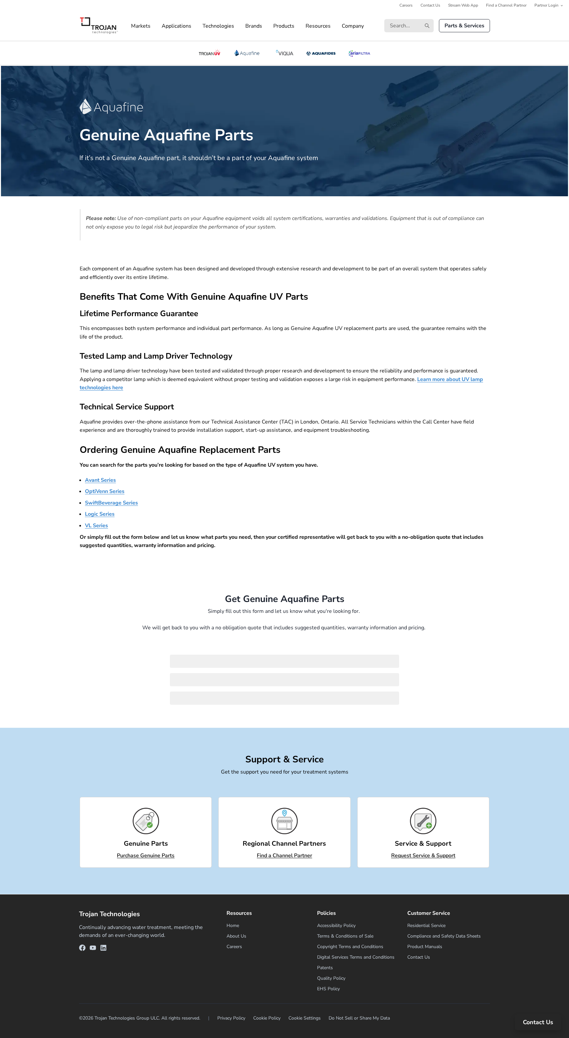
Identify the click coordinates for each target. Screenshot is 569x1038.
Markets (140, 26)
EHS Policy (328, 989)
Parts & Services (464, 25)
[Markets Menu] (156, 26)
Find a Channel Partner (506, 5)
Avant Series (100, 480)
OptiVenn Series (104, 491)
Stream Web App (463, 5)
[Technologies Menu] (239, 26)
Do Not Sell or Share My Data (359, 1018)
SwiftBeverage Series (111, 502)
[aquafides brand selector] (321, 53)
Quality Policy (331, 978)
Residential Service (426, 925)
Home (233, 925)
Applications (176, 26)
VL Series (96, 525)
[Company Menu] (369, 26)
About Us (236, 936)
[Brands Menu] (267, 26)
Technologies (218, 26)
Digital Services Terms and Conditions (355, 957)
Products (283, 26)
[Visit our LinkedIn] (103, 948)
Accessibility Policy (336, 925)
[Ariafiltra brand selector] (359, 53)
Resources (318, 26)
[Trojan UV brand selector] (209, 53)
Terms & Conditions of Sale (345, 936)
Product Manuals (424, 946)
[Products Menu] (300, 26)
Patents (325, 968)
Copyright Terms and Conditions (350, 946)
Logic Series (100, 514)
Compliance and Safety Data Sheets (444, 936)
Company (353, 26)
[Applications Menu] (197, 26)
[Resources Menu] (336, 26)
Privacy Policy (231, 1018)
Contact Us (430, 5)
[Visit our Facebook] (82, 948)
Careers (406, 5)
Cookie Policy (267, 1018)
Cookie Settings (304, 1018)
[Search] (427, 25)
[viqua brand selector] (284, 53)
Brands (253, 26)
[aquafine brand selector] (248, 53)
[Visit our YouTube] (93, 948)
